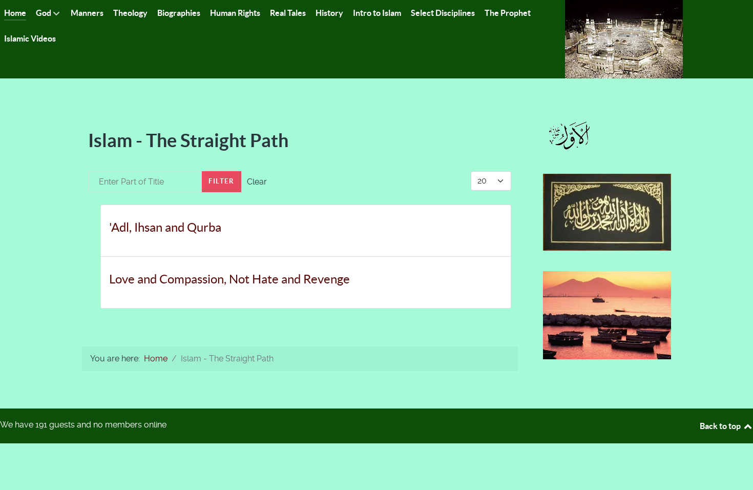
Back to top (721, 426)
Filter (221, 181)
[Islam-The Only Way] (624, 39)
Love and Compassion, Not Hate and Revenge (229, 279)
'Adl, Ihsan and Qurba (165, 227)
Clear (257, 182)
